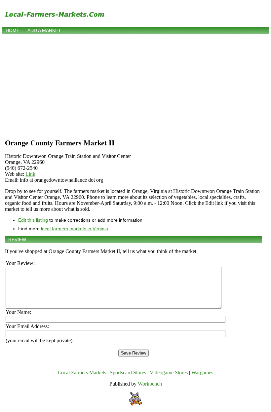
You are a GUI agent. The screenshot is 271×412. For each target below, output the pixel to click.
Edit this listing (33, 220)
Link (30, 174)
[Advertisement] (135, 85)
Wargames (202, 372)
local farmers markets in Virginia (74, 228)
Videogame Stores (169, 372)
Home (12, 30)
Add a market (44, 30)
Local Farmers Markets (82, 372)
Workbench (150, 384)
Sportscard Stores (128, 372)
